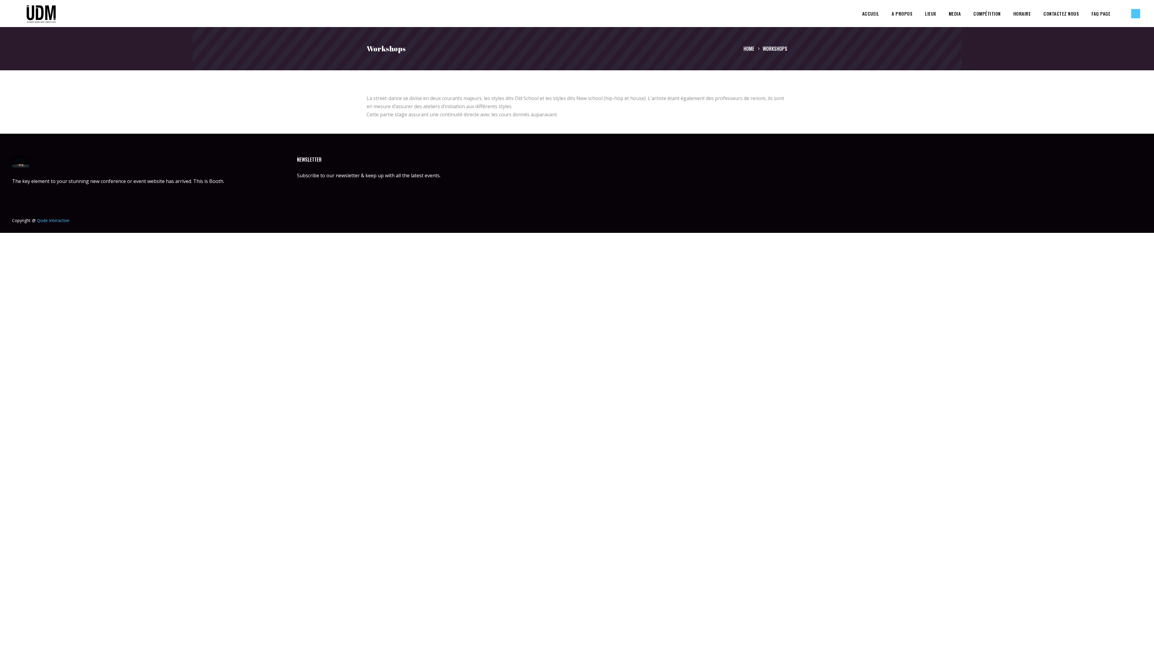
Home (748, 48)
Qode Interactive (53, 220)
